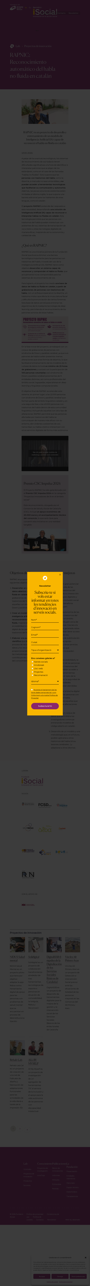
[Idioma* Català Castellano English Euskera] (45, 682)
